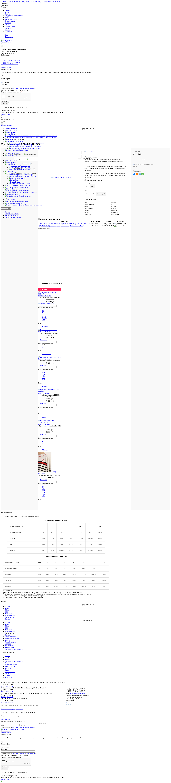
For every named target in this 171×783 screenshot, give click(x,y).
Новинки (8, 212)
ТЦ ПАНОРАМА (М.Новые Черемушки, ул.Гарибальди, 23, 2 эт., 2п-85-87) (64, 224)
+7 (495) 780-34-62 (7, 691)
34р (43, 489)
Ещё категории (6, 208)
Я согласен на (19, 88)
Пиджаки (8, 644)
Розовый (45, 326)
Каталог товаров (6, 125)
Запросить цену (18, 729)
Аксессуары (9, 613)
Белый (44, 386)
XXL (44, 316)
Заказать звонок (6, 67)
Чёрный (45, 450)
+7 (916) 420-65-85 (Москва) (10, 1)
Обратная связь (10, 26)
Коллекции (8, 32)
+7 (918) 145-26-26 (7, 702)
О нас (7, 24)
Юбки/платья (9, 647)
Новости (8, 28)
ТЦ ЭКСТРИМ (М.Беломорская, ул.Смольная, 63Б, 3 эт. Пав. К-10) (61, 226)
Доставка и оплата (11, 19)
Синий (44, 417)
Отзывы (7, 30)
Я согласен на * (19, 727)
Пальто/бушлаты (10, 636)
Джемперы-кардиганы (12, 638)
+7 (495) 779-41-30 (7, 697)
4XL (43, 320)
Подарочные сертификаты (14, 15)
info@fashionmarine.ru (77, 693)
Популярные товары (12, 214)
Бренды (7, 14)
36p (43, 372)
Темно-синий (46, 354)
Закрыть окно (5, 114)
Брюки (7, 608)
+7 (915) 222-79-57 (7, 686)
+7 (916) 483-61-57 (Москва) (31, 1)
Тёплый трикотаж (11, 642)
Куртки (7, 606)
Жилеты (7, 640)
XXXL (44, 318)
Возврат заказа (10, 21)
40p (43, 376)
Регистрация (9, 37)
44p (43, 379)
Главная (7, 10)
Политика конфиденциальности (12, 709)
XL (43, 314)
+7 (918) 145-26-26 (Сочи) (52, 1)
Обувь (7, 610)
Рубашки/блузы (10, 645)
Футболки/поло (10, 617)
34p (43, 487)
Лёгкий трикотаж (11, 615)
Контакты (8, 23)
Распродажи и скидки (12, 215)
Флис (6, 612)
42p (43, 378)
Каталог (7, 12)
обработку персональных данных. (23, 88)
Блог (6, 17)
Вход (6, 35)
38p (43, 374)
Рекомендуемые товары (13, 217)
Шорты (7, 619)
